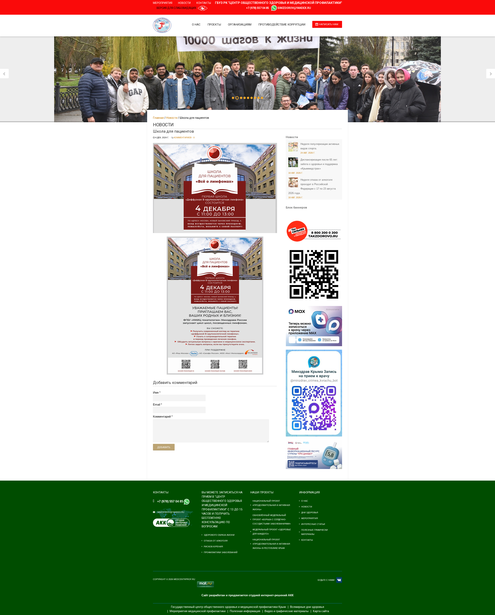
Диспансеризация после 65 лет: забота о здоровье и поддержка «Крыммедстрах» (319, 164)
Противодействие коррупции (281, 24)
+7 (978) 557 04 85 (257, 7)
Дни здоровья (309, 512)
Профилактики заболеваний (220, 552)
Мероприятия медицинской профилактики (197, 611)
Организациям (239, 24)
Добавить (163, 447)
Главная (158, 117)
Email (156, 404)
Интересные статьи (313, 524)
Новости (184, 2)
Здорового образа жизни (219, 535)
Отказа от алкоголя (216, 541)
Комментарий (162, 416)
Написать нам (328, 24)
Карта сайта (321, 611)
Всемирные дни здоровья (307, 606)
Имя (156, 392)
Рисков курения (213, 546)
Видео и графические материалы (287, 611)
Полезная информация (245, 611)
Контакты (203, 2)
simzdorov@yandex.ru (294, 7)
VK (339, 580)
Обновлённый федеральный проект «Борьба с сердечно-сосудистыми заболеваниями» (272, 519)
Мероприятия (162, 2)
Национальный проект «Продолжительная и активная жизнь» (271, 505)
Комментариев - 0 (184, 137)
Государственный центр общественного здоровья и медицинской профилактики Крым (228, 606)
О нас (196, 24)
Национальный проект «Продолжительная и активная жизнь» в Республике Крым (271, 543)
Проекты (214, 24)
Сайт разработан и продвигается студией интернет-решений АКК (247, 595)
